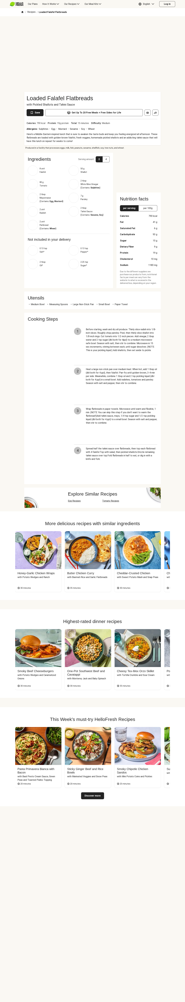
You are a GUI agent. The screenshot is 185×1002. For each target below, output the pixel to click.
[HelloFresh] (16, 4)
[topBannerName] (92, 24)
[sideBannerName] (138, 171)
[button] (147, 4)
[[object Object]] (148, 113)
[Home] (22, 12)
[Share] (155, 113)
